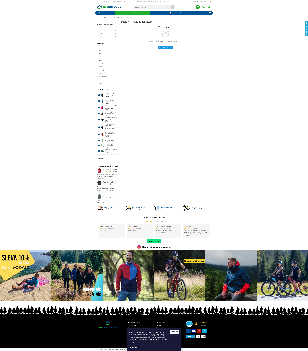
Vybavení (101, 63)
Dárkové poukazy (103, 80)
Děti (100, 53)
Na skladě (108, 30)
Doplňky (101, 66)
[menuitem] (98, 13)
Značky (101, 83)
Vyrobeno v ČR (103, 76)
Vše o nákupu (165, 1)
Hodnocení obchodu (154, 217)
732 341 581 (133, 325)
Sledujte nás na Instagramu (156, 247)
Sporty (100, 60)
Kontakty (155, 1)
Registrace (203, 1)
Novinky (101, 73)
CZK (210, 1)
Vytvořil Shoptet (102, 349)
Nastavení (133, 347)
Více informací (133, 343)
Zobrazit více (154, 241)
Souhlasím (174, 331)
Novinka (108, 36)
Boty (100, 57)
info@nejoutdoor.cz (135, 322)
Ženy (100, 50)
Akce (108, 33)
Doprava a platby (145, 1)
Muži (100, 47)
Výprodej (101, 70)
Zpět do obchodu (165, 47)
